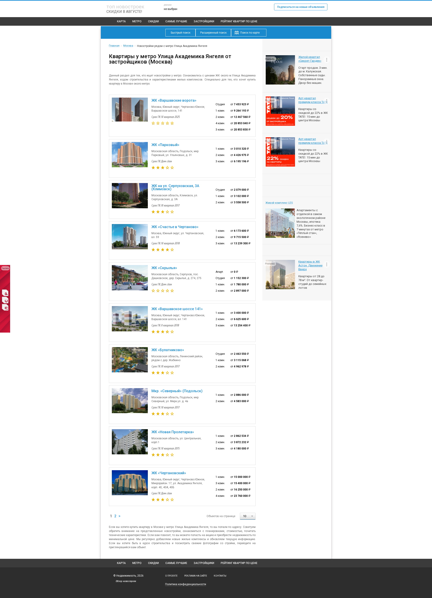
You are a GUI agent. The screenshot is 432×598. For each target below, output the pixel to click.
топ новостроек (125, 6)
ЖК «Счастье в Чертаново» (174, 227)
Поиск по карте (250, 32)
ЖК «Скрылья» (164, 268)
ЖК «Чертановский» (168, 473)
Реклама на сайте (195, 576)
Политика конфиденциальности (185, 584)
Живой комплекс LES (279, 202)
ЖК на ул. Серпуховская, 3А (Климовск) (175, 187)
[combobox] (248, 516)
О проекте (171, 576)
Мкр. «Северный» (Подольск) (176, 391)
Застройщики (204, 21)
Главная (114, 45)
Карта (121, 21)
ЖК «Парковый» (165, 145)
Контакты (220, 576)
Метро (137, 21)
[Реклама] (5, 331)
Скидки (153, 21)
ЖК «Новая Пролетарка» (172, 432)
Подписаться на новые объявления (300, 7)
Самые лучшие (176, 21)
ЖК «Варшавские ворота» (173, 100)
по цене (239, 21)
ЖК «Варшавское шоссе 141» (177, 309)
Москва (128, 45)
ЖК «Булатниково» (167, 350)
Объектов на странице (221, 516)
